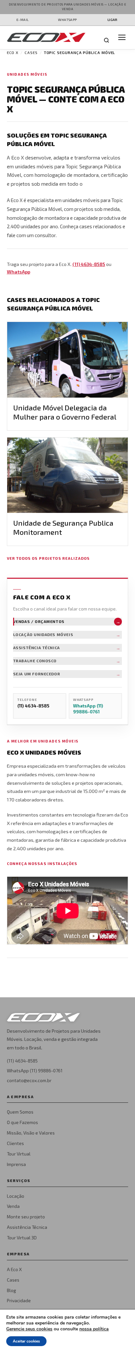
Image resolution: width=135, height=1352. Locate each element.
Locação (15, 1196)
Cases (31, 52)
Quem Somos (20, 1112)
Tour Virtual (18, 1153)
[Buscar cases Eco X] (106, 40)
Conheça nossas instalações (42, 863)
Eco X (13, 52)
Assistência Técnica (27, 1227)
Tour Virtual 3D (22, 1237)
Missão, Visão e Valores (31, 1133)
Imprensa (16, 1164)
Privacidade (19, 1300)
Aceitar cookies (26, 1341)
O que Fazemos (22, 1122)
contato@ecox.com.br (29, 1080)
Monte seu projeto (26, 1216)
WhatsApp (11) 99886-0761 (35, 1070)
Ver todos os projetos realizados (48, 558)
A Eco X (14, 1269)
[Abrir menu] (122, 37)
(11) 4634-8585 (88, 264)
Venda (13, 1206)
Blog (11, 1290)
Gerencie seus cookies (29, 1329)
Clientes (15, 1143)
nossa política (94, 1329)
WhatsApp (18, 271)
